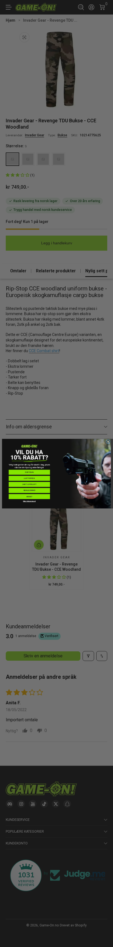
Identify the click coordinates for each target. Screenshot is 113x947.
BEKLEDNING (29, 490)
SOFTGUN (29, 472)
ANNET (29, 496)
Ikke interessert (29, 501)
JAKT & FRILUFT (29, 484)
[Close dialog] (108, 441)
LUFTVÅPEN (29, 478)
